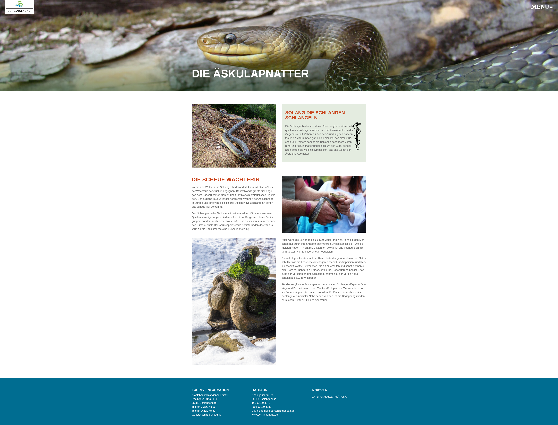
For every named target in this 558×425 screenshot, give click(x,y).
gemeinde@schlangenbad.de (278, 410)
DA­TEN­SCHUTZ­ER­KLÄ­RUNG (329, 396)
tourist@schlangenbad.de (206, 414)
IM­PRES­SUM (319, 390)
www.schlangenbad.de (265, 414)
